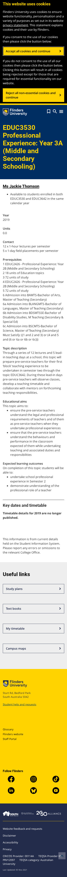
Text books (13, 609)
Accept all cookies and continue (28, 51)
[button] (48, 111)
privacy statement (15, 25)
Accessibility (10, 842)
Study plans (14, 589)
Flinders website (13, 734)
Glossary (8, 729)
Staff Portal (10, 739)
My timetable (15, 628)
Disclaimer (9, 835)
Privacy (7, 849)
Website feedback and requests (22, 828)
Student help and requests (19, 704)
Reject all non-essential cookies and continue (31, 95)
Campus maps (16, 648)
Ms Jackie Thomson (21, 186)
